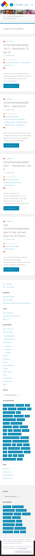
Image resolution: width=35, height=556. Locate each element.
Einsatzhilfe (24, 427)
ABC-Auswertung (8, 329)
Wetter (21, 455)
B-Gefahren (7, 349)
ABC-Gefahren (9, 41)
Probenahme (25, 448)
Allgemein (6, 356)
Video (4, 384)
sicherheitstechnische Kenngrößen (14, 119)
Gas (5, 434)
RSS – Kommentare (8, 287)
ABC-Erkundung (7, 332)
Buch (18, 412)
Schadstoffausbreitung (15, 452)
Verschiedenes (7, 381)
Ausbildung (6, 359)
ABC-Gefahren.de (8, 313)
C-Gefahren (8, 99)
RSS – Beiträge (7, 284)
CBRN (27, 416)
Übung (5, 375)
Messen (26, 445)
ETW (10, 430)
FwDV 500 (25, 430)
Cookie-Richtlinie (22, 548)
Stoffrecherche (8, 65)
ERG (5, 430)
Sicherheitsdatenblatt (12, 62)
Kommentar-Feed (8, 475)
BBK (29, 409)
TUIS (5, 455)
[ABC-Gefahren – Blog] (4, 5)
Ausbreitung (21, 409)
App (5, 409)
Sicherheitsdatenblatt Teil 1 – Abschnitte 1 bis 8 (17, 165)
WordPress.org (7, 478)
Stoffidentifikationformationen (13, 182)
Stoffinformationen (9, 125)
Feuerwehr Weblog (8, 297)
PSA (5, 452)
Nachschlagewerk (14, 448)
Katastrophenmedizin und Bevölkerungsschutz (17, 303)
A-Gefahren (7, 346)
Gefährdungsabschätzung (11, 437)
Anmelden (6, 469)
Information (7, 441)
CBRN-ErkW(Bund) (9, 339)
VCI (10, 455)
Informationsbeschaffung (20, 441)
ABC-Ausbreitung (9, 405)
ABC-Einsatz (19, 405)
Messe (19, 445)
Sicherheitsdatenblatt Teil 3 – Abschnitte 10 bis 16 (16, 48)
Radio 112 (6, 319)
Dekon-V (6, 423)
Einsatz (5, 362)
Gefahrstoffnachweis (14, 434)
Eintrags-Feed (7, 472)
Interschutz (7, 445)
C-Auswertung (19, 416)
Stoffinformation (25, 62)
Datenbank (21, 419)
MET (5, 448)
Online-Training (7, 372)
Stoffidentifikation (21, 122)
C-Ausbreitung (8, 416)
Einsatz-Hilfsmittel (8, 365)
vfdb (15, 455)
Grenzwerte (24, 437)
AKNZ (27, 405)
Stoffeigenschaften (9, 122)
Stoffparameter (20, 125)
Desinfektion (7, 427)
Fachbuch (17, 430)
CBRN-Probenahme (9, 419)
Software (27, 452)
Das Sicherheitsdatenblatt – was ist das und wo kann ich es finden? (17, 230)
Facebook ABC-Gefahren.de (11, 316)
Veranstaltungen (8, 378)
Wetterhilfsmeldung (9, 459)
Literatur (5, 368)
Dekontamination (16, 423)
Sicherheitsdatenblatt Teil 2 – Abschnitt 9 (16, 104)
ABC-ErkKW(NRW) (9, 336)
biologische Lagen (9, 412)
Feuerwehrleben (8, 300)
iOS (14, 445)
